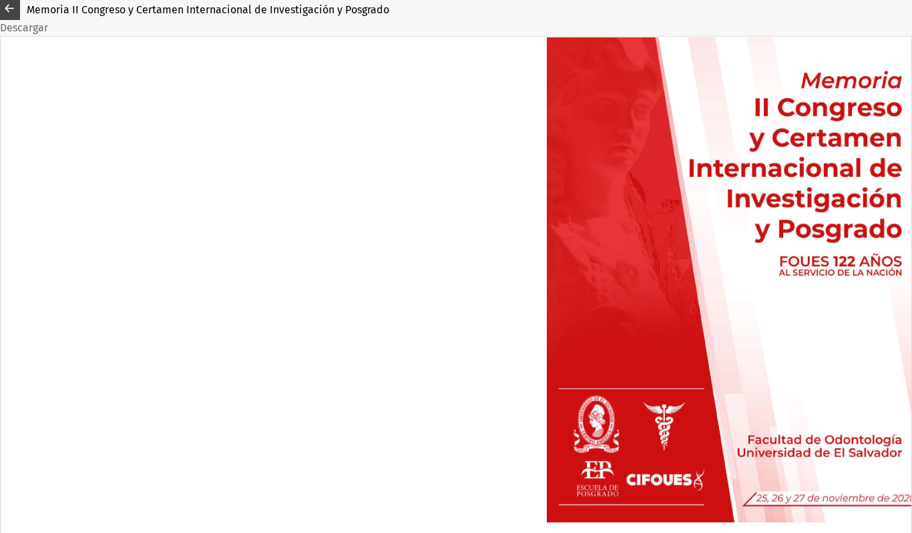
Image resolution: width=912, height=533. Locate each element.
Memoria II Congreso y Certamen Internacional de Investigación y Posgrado (208, 9)
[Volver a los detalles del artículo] (10, 10)
